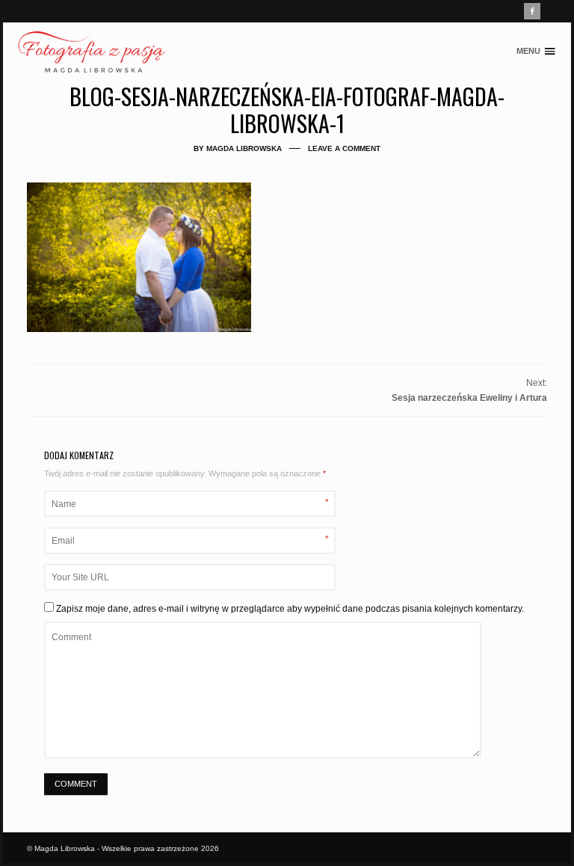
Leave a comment (344, 148)
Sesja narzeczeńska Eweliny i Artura (469, 398)
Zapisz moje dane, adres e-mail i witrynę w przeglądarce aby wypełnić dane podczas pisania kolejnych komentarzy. (290, 609)
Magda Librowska (244, 148)
